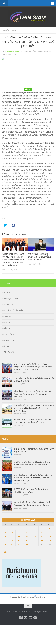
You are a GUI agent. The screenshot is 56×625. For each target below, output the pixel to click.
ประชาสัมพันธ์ (10, 334)
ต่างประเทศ (9, 340)
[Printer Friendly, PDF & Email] (28, 89)
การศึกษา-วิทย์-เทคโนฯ (14, 310)
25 (12, 544)
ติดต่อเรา (8, 346)
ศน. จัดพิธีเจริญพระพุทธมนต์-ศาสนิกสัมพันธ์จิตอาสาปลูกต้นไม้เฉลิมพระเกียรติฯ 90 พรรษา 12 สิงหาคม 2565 (34, 408)
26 (19, 544)
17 (5, 540)
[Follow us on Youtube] (25, 617)
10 (5, 536)
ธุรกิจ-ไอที (8, 304)
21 (35, 540)
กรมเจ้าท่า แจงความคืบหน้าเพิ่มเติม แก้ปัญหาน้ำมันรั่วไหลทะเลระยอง (39, 257)
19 (19, 540)
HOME (7, 292)
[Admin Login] (35, 617)
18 (12, 540)
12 (19, 536)
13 (27, 536)
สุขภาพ (7, 322)
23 (50, 540)
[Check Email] (30, 617)
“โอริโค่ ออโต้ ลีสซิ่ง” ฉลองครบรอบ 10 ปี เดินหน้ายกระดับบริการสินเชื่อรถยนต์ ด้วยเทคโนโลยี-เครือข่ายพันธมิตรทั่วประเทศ (13, 260)
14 (35, 536)
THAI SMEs (8, 316)
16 (50, 536)
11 (12, 536)
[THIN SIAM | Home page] (28, 16)
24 (5, 544)
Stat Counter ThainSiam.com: (22, 597)
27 (27, 544)
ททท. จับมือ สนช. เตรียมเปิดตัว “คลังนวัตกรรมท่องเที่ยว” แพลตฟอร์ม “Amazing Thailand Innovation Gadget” (33, 478)
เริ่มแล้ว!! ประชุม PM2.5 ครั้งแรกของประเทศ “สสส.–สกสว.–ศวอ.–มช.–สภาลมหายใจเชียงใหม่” (32, 394)
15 (42, 536)
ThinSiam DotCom (11, 51)
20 (27, 540)
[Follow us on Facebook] (21, 617)
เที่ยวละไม (8, 328)
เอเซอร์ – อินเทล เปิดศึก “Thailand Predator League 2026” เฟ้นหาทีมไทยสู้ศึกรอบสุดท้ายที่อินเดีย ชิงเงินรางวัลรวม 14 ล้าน (33, 367)
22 (42, 540)
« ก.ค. (4, 552)
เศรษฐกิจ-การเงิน (9, 30)
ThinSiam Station (11, 352)
